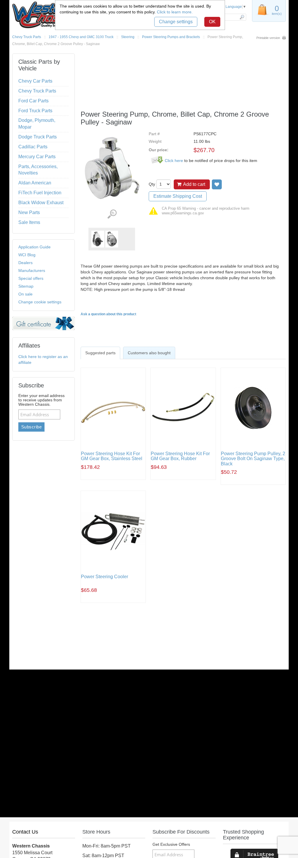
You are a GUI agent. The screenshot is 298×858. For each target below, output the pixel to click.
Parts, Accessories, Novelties (38, 170)
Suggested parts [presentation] (100, 352)
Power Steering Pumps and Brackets (171, 37)
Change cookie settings (39, 302)
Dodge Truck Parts (37, 136)
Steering (127, 37)
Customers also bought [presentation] (149, 352)
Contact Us (25, 832)
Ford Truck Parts (35, 110)
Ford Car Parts (33, 100)
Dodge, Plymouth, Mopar (36, 123)
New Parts (29, 212)
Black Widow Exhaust (40, 202)
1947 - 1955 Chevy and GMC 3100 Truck (81, 37)
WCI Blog (27, 254)
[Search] (241, 17)
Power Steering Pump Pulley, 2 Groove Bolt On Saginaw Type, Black (253, 458)
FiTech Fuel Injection (39, 192)
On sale (25, 294)
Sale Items (29, 222)
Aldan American (34, 182)
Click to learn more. (175, 12)
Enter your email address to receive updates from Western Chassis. (41, 400)
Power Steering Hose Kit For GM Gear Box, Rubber (180, 456)
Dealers (25, 262)
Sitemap (25, 286)
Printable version (268, 38)
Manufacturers (31, 270)
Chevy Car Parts (35, 81)
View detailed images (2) (112, 214)
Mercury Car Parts (37, 156)
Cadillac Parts (32, 146)
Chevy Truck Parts (26, 37)
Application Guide (34, 247)
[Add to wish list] (217, 184)
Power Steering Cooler (104, 576)
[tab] (100, 353)
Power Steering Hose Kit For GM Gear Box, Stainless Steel (111, 456)
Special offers (30, 278)
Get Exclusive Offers (171, 844)
